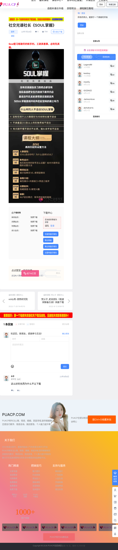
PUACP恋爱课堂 (54, 545)
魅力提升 (36, 471)
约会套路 (36, 475)
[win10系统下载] (30, 527)
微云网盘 (48, 240)
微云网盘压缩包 (51, 246)
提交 (65, 367)
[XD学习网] (88, 527)
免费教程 (13, 482)
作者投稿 (59, 482)
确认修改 (65, 334)
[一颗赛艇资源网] (107, 527)
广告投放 (59, 475)
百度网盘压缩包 (51, 234)
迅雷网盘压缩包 (51, 253)
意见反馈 (59, 489)
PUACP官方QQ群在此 (59, 537)
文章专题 (13, 471)
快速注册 (112, 4)
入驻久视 (59, 478)
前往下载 (58, 32)
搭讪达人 (36, 478)
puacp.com (13, 414)
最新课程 (12, 32)
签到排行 (96, 117)
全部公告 (96, 41)
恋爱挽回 (36, 486)
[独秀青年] (49, 527)
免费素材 (13, 486)
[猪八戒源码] (10, 527)
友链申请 (59, 486)
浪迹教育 (13, 475)
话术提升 (36, 489)
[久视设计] (68, 527)
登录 (101, 4)
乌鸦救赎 (13, 478)
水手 (12, 376)
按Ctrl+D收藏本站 (101, 419)
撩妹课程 (36, 482)
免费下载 (13, 489)
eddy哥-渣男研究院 (18, 299)
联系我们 (59, 471)
